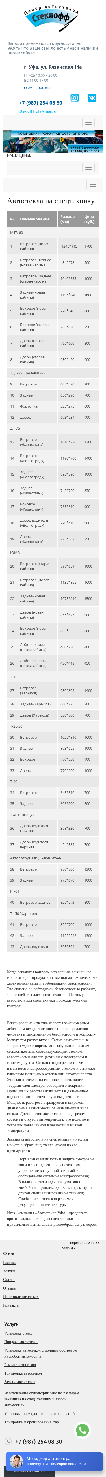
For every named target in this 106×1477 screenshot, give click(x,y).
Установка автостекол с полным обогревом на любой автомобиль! (40, 1353)
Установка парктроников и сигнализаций (39, 1413)
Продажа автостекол (21, 1342)
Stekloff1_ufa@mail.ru (37, 111)
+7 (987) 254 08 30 (40, 102)
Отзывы (9, 1288)
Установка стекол (18, 1333)
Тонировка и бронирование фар (31, 1422)
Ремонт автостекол (20, 1365)
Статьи (9, 1280)
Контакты (11, 1305)
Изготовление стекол (21, 1297)
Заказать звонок (29, 1470)
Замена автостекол (19, 1382)
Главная (9, 1263)
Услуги (9, 1271)
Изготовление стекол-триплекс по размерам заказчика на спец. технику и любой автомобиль (41, 1399)
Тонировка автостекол (23, 1373)
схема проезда (37, 87)
